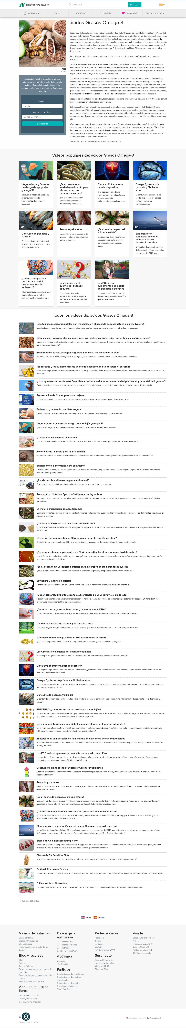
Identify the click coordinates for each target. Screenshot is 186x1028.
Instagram (99, 943)
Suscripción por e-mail (105, 960)
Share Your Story (64, 989)
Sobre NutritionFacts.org (143, 937)
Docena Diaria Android (67, 944)
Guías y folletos (26, 966)
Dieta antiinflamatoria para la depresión (110, 185)
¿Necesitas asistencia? (142, 943)
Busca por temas (26, 937)
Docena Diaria (63, 947)
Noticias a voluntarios (104, 963)
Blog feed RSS (101, 969)
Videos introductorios (28, 940)
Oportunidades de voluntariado (70, 973)
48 (64, 68)
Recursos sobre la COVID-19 (31, 981)
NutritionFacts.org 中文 (105, 950)
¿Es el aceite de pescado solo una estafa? (112, 230)
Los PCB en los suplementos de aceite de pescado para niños (111, 286)
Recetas (22, 963)
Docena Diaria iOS (65, 941)
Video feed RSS (102, 966)
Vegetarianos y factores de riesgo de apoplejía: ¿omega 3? (35, 187)
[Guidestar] (20, 1016)
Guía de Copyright (141, 946)
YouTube (98, 946)
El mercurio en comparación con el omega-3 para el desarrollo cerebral (147, 238)
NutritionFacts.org (37, 5)
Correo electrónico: (42, 112)
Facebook (99, 937)
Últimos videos (25, 943)
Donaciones (62, 960)
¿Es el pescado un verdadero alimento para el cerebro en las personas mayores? (74, 188)
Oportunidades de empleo (68, 983)
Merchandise (62, 963)
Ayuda (136, 940)
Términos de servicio (142, 953)
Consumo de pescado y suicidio (35, 235)
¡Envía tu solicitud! (154, 1018)
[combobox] (97, 5)
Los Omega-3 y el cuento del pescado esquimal (71, 286)
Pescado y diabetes (71, 229)
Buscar (134, 4)
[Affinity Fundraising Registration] (26, 1016)
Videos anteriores (29, 900)
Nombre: (42, 101)
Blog (21, 960)
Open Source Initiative (67, 986)
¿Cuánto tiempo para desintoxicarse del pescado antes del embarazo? (34, 283)
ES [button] (164, 4)
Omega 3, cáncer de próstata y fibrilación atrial (147, 187)
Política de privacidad (142, 950)
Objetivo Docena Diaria (67, 950)
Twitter (98, 940)
